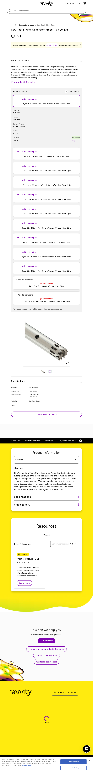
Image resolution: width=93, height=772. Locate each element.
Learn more (24, 583)
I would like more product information (46, 649)
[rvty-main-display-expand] (67, 362)
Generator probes (26, 25)
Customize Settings (73, 768)
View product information (23, 82)
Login (74, 140)
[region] (46, 764)
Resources (49, 441)
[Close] (89, 760)
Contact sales (46, 640)
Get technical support (46, 661)
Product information (32, 441)
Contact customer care (47, 655)
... (12, 25)
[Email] (19, 38)
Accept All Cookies (73, 761)
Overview (19, 459)
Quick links (15, 441)
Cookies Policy (26, 765)
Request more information (46, 414)
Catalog (46, 535)
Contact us (70, 3)
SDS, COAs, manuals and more (70, 441)
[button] (79, 3)
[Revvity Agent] (86, 749)
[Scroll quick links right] (79, 440)
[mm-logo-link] (46, 3)
